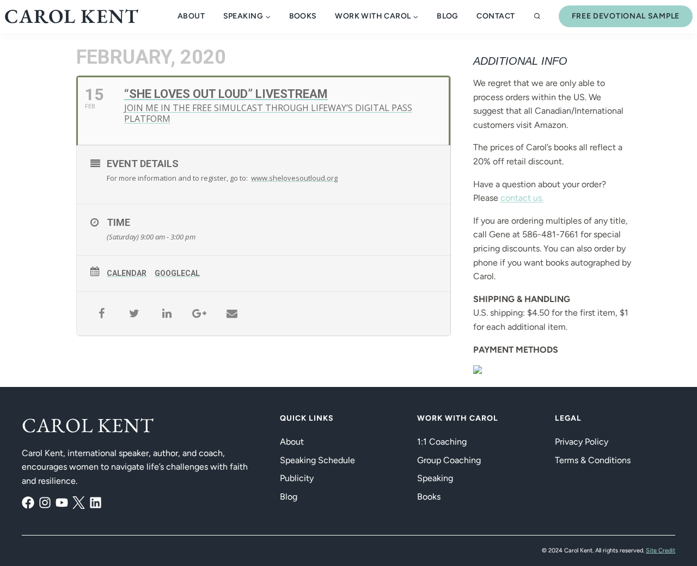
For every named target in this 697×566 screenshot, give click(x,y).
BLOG (447, 16)
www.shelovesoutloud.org (294, 178)
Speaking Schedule (317, 460)
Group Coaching (449, 460)
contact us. (521, 198)
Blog (288, 496)
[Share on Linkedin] (166, 313)
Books (303, 16)
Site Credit (660, 550)
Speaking (435, 478)
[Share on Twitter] (134, 313)
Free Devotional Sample (626, 16)
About (191, 16)
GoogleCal (177, 273)
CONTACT (495, 16)
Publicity (297, 478)
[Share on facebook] (101, 313)
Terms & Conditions (593, 460)
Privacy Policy (581, 441)
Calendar (126, 273)
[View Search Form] (537, 16)
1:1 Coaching (442, 441)
